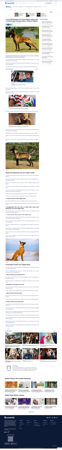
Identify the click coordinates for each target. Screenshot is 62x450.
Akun (56, 3)
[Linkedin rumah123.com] (54, 417)
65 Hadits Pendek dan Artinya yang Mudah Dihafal (50, 407)
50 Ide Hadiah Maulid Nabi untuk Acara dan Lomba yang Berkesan (47, 44)
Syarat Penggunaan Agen (37, 425)
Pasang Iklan (48, 3)
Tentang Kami (21, 422)
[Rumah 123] (9, 3)
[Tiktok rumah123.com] (57, 417)
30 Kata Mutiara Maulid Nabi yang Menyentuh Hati (47, 57)
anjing (8, 329)
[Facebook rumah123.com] (47, 417)
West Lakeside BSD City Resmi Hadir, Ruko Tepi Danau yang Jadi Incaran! (47, 31)
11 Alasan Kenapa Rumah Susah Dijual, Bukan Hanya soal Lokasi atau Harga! (37, 391)
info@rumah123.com (53, 422)
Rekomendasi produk (29, 6)
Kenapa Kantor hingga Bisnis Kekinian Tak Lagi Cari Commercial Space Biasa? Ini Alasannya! (47, 22)
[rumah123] (9, 418)
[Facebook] (6, 24)
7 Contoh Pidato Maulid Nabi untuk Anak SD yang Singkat (47, 53)
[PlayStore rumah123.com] (14, 444)
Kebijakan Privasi (36, 422)
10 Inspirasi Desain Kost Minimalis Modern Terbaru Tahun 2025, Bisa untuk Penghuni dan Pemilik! (50, 391)
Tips (25, 6)
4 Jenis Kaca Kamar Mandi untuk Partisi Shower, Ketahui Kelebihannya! (24, 391)
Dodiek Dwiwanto (18, 22)
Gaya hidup (39, 6)
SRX (43, 425)
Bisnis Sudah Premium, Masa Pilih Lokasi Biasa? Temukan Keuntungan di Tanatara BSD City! (47, 27)
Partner (20, 425)
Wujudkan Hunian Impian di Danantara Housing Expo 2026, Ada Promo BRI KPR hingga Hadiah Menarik (48, 35)
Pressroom (20, 428)
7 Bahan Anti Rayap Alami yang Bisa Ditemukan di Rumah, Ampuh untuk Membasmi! (11, 391)
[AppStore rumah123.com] (7, 444)
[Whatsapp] (12, 24)
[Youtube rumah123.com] (52, 417)
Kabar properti (15, 6)
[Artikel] (8, 6)
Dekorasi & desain (21, 6)
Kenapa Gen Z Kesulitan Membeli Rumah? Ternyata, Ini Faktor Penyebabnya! (47, 62)
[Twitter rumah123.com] (49, 417)
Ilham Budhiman (49, 24)
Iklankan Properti (29, 422)
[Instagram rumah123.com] (50, 417)
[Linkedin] (10, 24)
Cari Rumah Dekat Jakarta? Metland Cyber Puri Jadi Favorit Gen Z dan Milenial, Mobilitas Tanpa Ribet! (47, 40)
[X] (8, 24)
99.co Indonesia (45, 422)
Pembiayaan (35, 6)
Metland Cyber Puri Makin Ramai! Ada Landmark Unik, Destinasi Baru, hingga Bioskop (47, 49)
